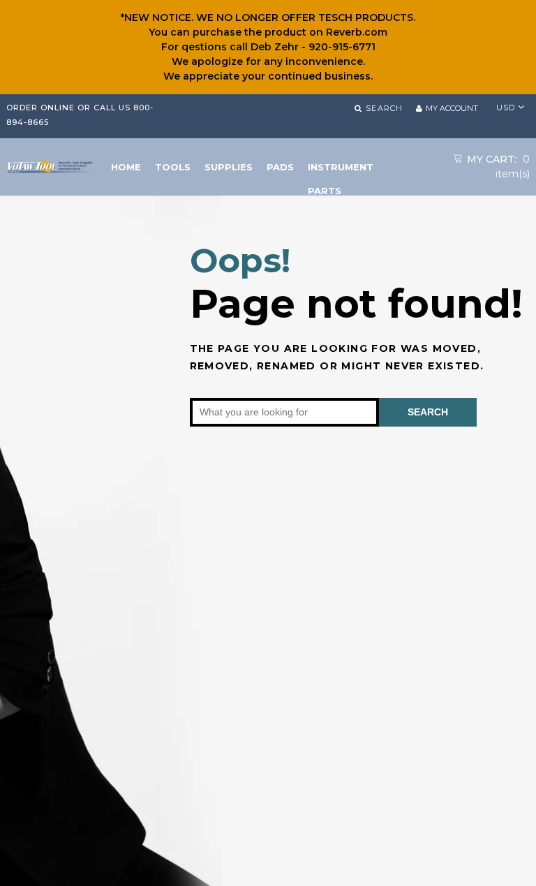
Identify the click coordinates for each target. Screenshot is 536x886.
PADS (280, 166)
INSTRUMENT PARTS (340, 170)
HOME (126, 166)
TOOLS (173, 166)
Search (428, 412)
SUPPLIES (228, 166)
